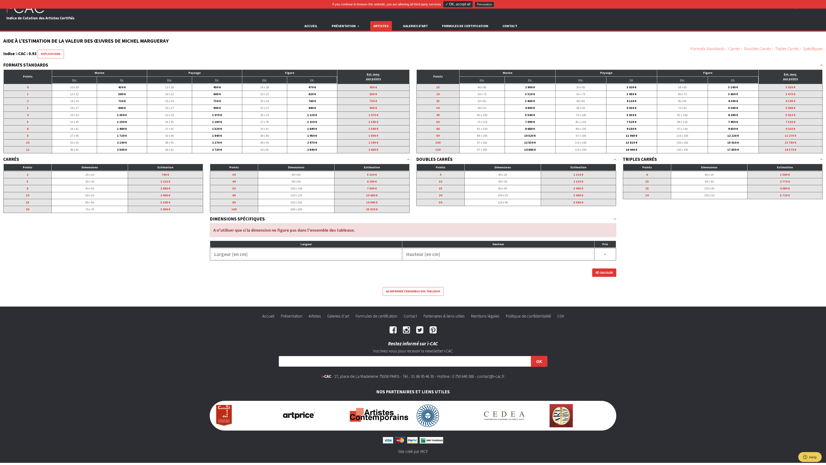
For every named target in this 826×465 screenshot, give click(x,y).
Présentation (291, 316)
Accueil (310, 26)
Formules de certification (465, 26)
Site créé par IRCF (413, 451)
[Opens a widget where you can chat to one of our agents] (810, 457)
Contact (509, 26)
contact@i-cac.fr (490, 376)
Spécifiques (813, 48)
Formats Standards (707, 48)
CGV (560, 316)
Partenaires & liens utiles (444, 316)
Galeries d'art (415, 26)
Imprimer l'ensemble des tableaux (414, 291)
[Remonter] (821, 65)
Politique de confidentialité (528, 316)
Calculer (606, 272)
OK (539, 361)
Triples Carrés (787, 48)
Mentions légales (485, 316)
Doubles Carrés (757, 48)
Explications (50, 54)
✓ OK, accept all (457, 4)
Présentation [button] (344, 26)
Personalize (484, 4)
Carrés (734, 48)
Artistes (381, 26)
